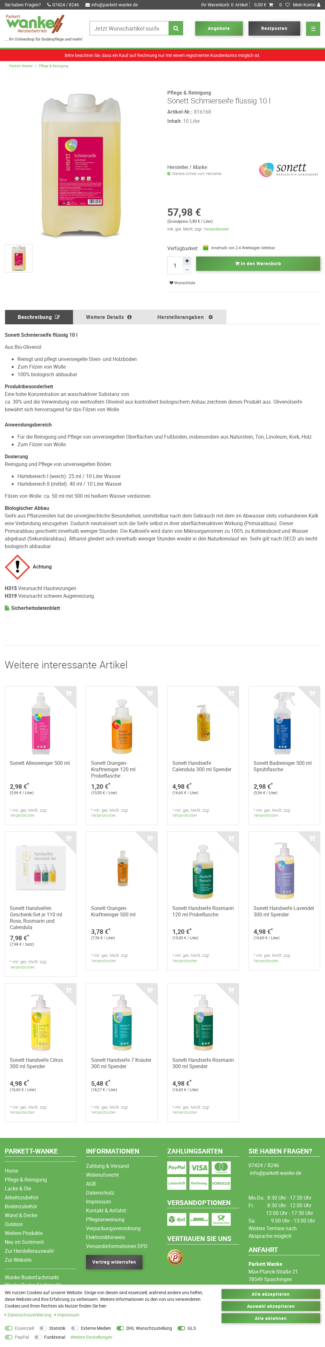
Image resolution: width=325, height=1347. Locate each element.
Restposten (274, 28)
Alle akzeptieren (271, 1294)
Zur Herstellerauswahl (29, 1250)
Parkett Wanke (21, 65)
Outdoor (14, 1224)
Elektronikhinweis (105, 1237)
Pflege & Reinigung (53, 65)
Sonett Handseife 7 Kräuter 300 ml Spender (121, 1063)
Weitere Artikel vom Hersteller (197, 174)
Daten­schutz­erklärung (30, 1315)
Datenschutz (100, 1192)
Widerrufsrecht (102, 1174)
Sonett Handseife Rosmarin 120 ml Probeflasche (203, 911)
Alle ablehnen (271, 1318)
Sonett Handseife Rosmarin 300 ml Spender (203, 1063)
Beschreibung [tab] (35, 317)
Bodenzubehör (21, 1206)
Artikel (233, 5)
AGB (91, 1183)
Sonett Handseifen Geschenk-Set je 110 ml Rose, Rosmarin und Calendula (36, 918)
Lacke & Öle (18, 1188)
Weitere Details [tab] (105, 317)
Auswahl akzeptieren (271, 1306)
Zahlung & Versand (107, 1165)
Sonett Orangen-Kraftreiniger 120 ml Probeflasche (113, 769)
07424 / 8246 (65, 5)
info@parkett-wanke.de (114, 5)
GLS (192, 1328)
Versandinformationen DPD (117, 1246)
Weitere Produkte (24, 1233)
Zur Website (18, 1259)
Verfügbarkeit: (183, 248)
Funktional (54, 1337)
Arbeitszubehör (21, 1197)
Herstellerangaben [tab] (181, 317)
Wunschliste (184, 283)
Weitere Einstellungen (91, 1337)
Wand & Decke (21, 1215)
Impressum (98, 1201)
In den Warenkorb (260, 263)
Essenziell (24, 1328)
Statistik (57, 1328)
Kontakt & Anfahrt (106, 1210)
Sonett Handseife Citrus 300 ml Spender (36, 1063)
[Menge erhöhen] (186, 261)
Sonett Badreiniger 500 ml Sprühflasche (283, 766)
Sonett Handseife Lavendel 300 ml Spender (284, 911)
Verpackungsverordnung (113, 1228)
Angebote (219, 28)
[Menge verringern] (186, 269)
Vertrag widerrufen (114, 1262)
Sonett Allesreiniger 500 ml (40, 762)
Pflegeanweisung (105, 1219)
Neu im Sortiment (24, 1241)
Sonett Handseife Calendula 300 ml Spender (201, 766)
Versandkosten (216, 228)
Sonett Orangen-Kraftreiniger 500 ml (113, 911)
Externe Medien (96, 1328)
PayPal (22, 1337)
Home (11, 1170)
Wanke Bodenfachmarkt (32, 1277)
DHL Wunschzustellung (149, 1328)
